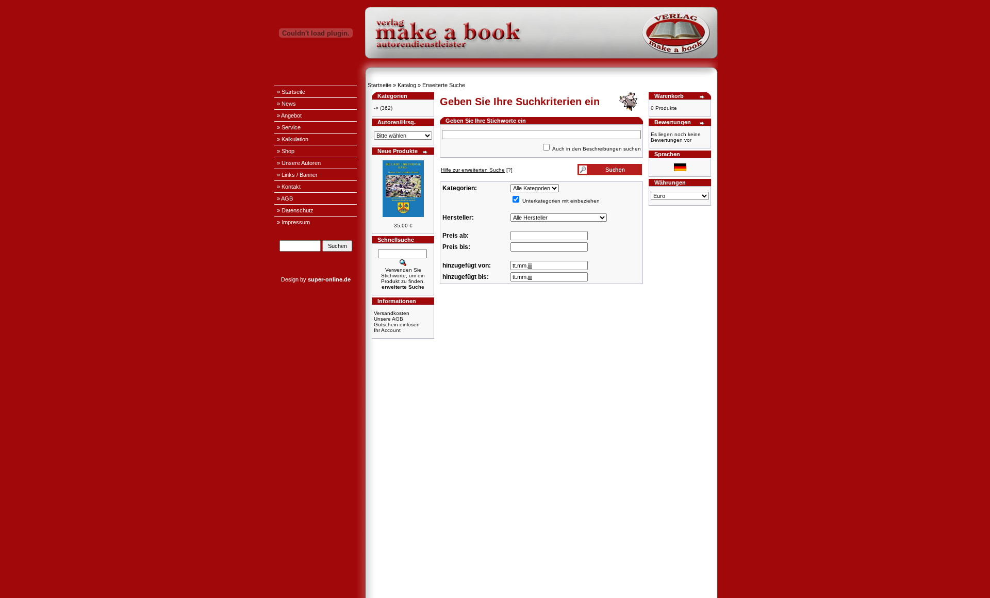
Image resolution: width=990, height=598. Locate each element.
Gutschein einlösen (397, 324)
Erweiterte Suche (443, 85)
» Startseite (291, 92)
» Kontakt (289, 187)
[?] (477, 170)
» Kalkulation (292, 139)
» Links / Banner (297, 175)
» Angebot (289, 115)
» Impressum (293, 222)
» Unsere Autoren (299, 163)
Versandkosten (391, 313)
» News (286, 104)
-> (376, 108)
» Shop (285, 151)
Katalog (407, 85)
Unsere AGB (388, 319)
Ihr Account (387, 330)
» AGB (285, 198)
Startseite (379, 85)
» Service (289, 127)
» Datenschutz (295, 210)
